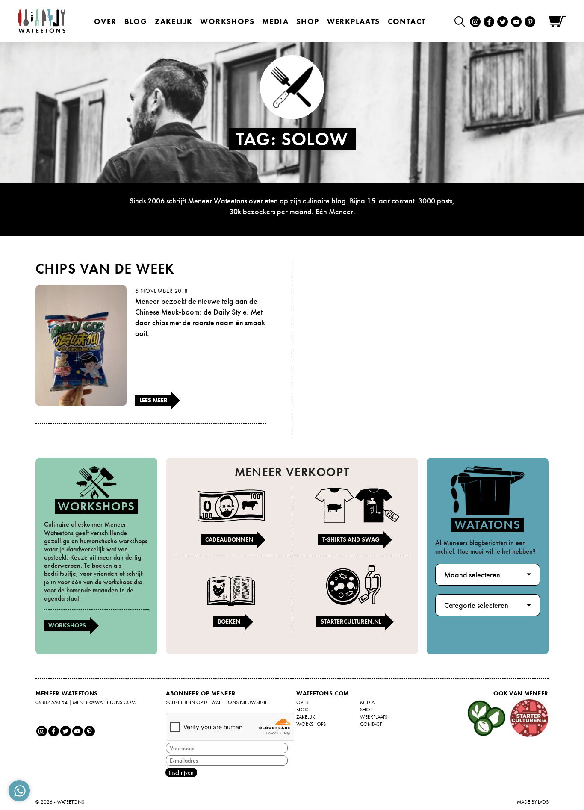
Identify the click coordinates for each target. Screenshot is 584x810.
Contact (407, 21)
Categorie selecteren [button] (476, 605)
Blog (135, 21)
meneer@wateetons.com (104, 702)
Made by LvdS (533, 801)
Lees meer (153, 400)
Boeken (229, 621)
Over (105, 21)
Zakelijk (173, 21)
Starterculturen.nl (351, 621)
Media (275, 21)
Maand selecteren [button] (472, 575)
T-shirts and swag (351, 539)
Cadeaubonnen (229, 539)
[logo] (41, 21)
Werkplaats (353, 21)
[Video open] (461, 21)
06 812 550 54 (51, 702)
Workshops (67, 625)
